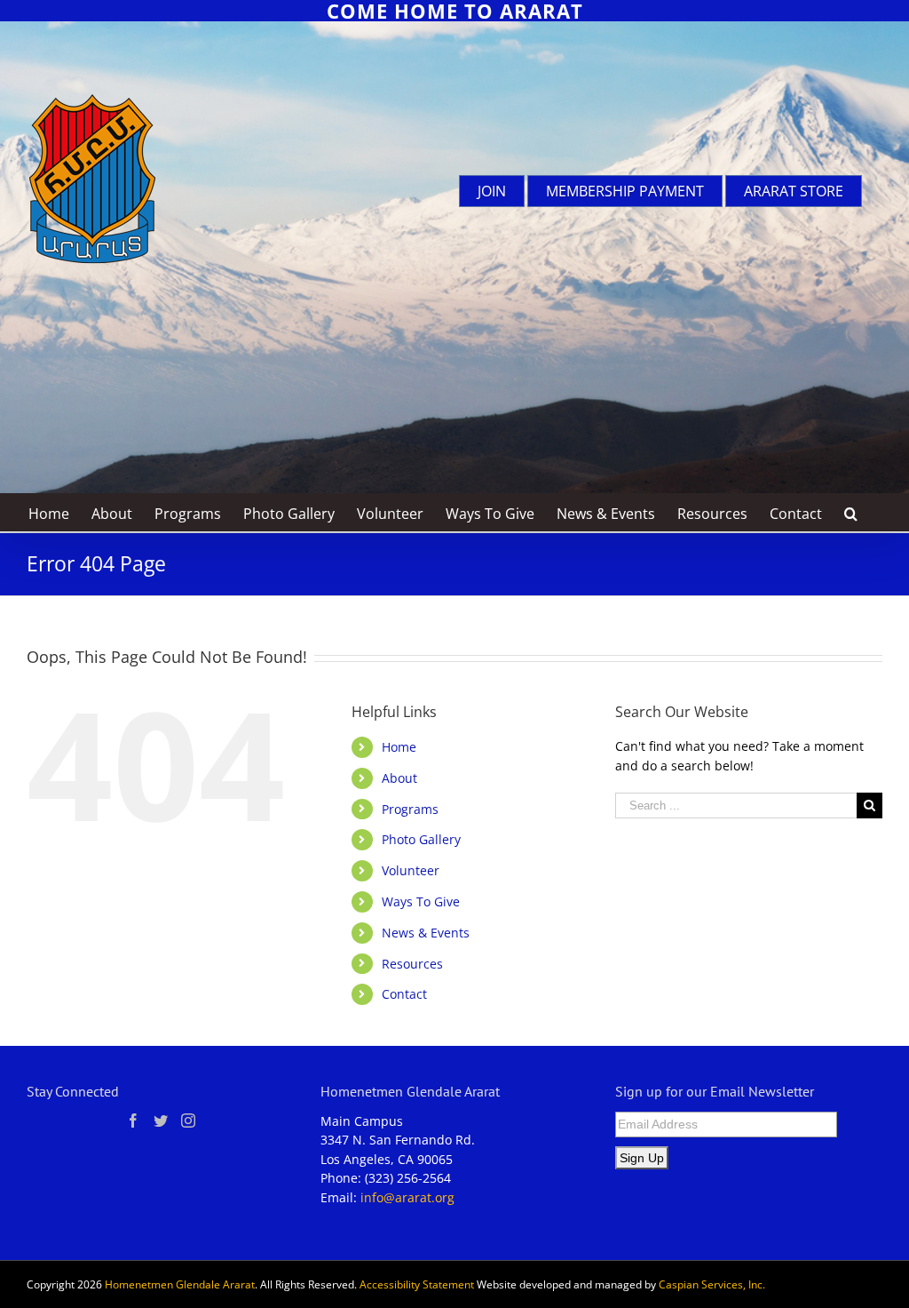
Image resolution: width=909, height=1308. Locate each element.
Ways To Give (421, 901)
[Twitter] (161, 1120)
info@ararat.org (407, 1197)
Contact (404, 993)
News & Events (426, 932)
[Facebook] (133, 1120)
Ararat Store (793, 191)
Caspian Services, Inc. (712, 1284)
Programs (410, 809)
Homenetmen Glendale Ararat (180, 1284)
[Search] (851, 512)
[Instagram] (188, 1120)
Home (399, 746)
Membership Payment (625, 191)
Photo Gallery (421, 839)
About (399, 778)
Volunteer (410, 870)
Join (492, 191)
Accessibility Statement (417, 1284)
